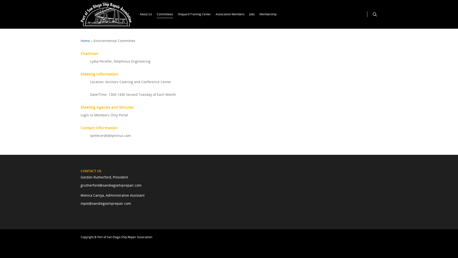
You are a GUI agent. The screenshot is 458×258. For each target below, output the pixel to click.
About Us (146, 14)
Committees (165, 14)
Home (85, 40)
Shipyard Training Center (194, 14)
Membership (268, 14)
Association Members (230, 14)
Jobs (252, 14)
